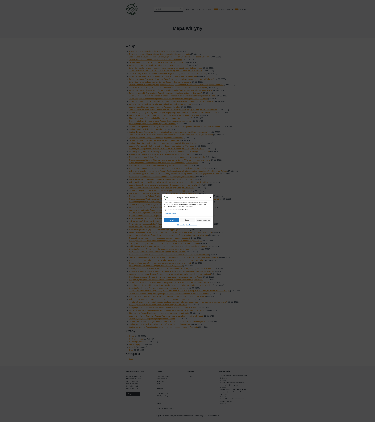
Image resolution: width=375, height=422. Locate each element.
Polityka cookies (181, 225)
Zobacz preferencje (203, 220)
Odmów (187, 220)
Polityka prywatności (191, 225)
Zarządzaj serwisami (170, 213)
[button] (210, 198)
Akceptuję (171, 220)
